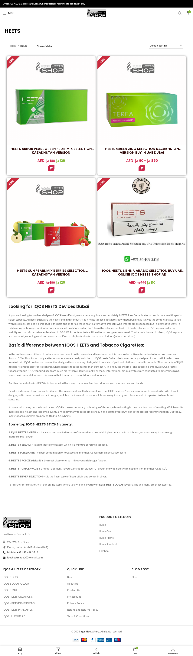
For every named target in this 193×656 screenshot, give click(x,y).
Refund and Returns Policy (82, 609)
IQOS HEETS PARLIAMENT (19, 609)
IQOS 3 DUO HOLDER (16, 583)
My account (74, 596)
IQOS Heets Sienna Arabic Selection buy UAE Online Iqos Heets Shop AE (142, 272)
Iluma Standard (108, 544)
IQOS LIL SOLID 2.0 (14, 616)
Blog (69, 577)
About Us (72, 583)
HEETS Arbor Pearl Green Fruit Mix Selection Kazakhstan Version (51, 150)
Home (13, 46)
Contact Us (73, 590)
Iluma (102, 524)
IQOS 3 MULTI (11, 590)
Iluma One (105, 531)
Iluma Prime (106, 537)
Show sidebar (45, 45)
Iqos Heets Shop (89, 631)
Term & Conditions (78, 616)
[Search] (180, 13)
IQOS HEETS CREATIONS (18, 596)
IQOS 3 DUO (10, 577)
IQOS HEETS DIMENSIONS (18, 603)
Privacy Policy (75, 603)
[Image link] (17, 522)
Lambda (104, 550)
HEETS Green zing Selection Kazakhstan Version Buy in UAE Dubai (142, 150)
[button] (51, 168)
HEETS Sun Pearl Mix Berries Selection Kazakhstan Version (51, 272)
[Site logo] (96, 13)
